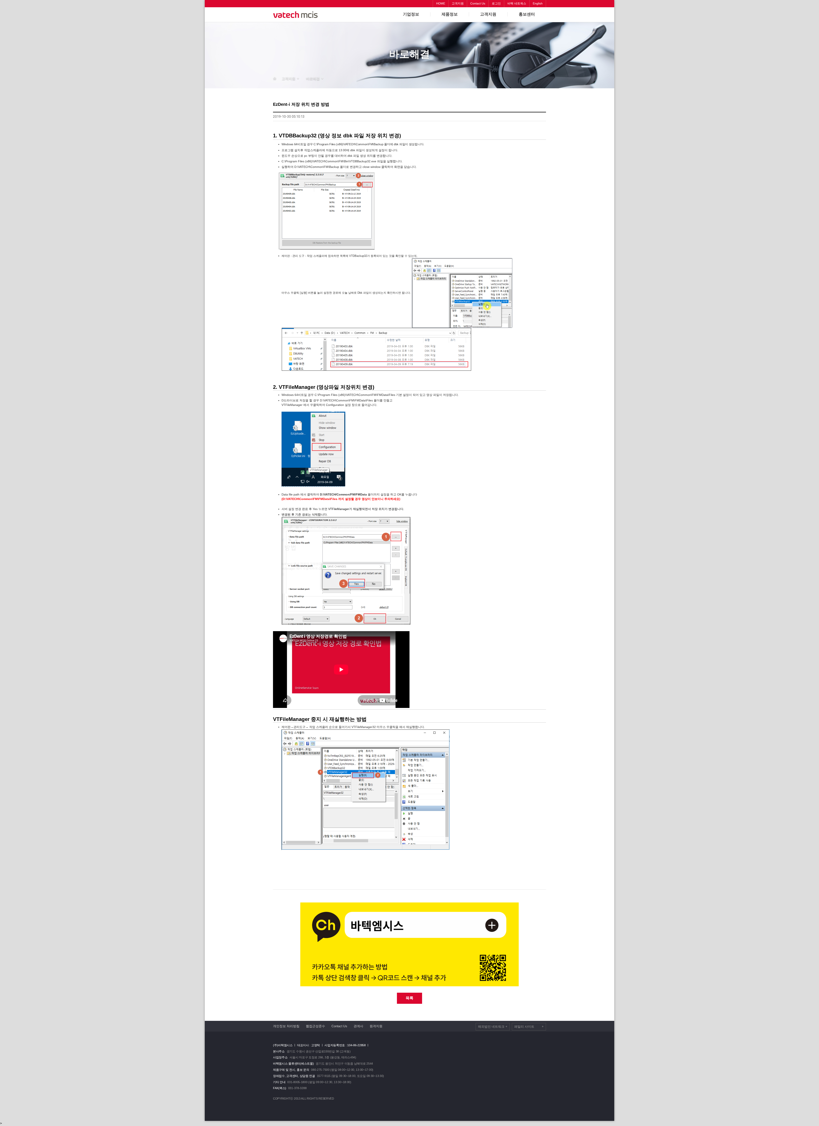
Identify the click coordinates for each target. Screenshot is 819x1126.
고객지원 (488, 14)
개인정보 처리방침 (286, 1026)
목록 (409, 998)
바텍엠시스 (296, 14)
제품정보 (449, 14)
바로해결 (313, 78)
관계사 (358, 1026)
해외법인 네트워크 (492, 1026)
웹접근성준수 (315, 1026)
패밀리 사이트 (529, 1026)
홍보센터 (527, 14)
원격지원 (376, 1026)
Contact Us (339, 1026)
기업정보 (411, 14)
